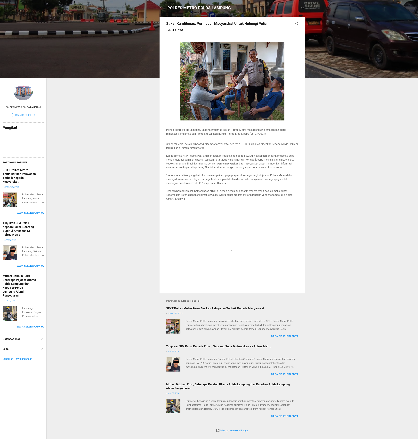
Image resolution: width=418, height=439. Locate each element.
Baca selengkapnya (284, 336)
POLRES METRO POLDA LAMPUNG (199, 8)
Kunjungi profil (23, 115)
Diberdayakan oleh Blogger (234, 430)
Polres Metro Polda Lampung (23, 107)
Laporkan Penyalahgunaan (17, 358)
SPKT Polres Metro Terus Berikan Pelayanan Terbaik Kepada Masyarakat (215, 308)
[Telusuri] (303, 9)
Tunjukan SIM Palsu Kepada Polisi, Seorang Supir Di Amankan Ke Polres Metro (218, 346)
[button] (296, 24)
